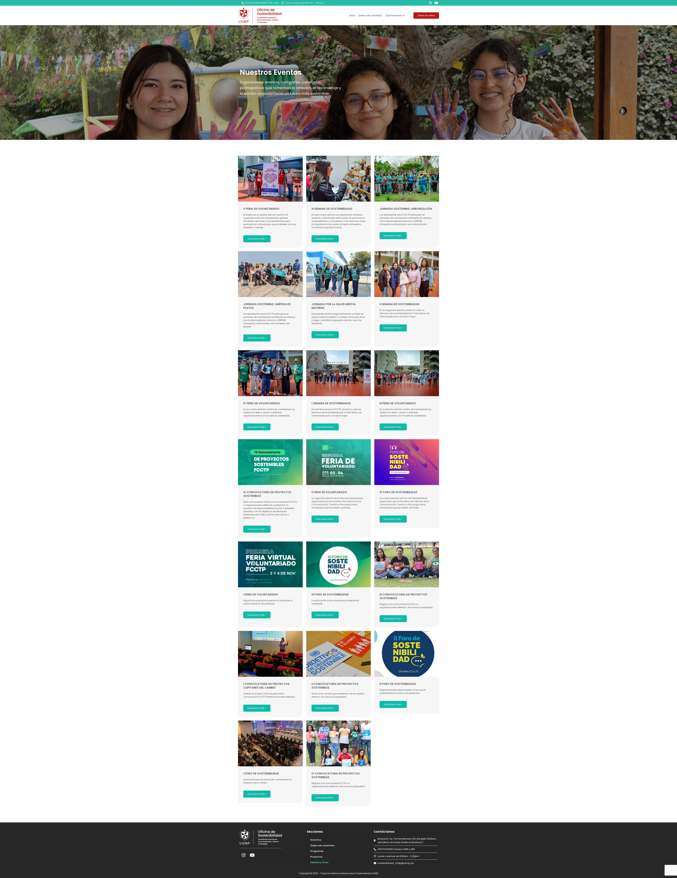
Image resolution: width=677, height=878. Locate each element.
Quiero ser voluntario (370, 15)
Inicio (352, 15)
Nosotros (315, 839)
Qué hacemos (393, 15)
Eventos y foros (319, 862)
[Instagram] (430, 3)
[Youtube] (436, 3)
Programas (316, 851)
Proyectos (316, 856)
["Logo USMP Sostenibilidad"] (260, 15)
